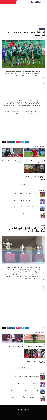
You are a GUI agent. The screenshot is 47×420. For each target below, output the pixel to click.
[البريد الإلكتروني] (43, 86)
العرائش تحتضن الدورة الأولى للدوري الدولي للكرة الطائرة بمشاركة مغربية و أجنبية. (23, 206)
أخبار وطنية (39, 25)
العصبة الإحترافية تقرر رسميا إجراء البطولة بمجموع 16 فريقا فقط (12, 161)
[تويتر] (43, 77)
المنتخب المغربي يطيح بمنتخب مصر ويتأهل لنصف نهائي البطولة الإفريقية (25, 213)
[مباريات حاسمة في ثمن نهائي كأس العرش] (34, 338)
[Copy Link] (43, 90)
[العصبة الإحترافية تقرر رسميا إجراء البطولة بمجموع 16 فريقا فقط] (12, 152)
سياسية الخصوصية (14, 413)
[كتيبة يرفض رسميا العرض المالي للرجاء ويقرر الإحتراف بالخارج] (34, 152)
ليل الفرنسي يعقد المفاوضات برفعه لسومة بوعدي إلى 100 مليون (26, 200)
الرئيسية (43, 25)
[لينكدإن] (43, 80)
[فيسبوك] (43, 74)
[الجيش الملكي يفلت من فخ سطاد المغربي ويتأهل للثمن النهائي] (34, 353)
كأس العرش (42, 225)
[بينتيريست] (43, 83)
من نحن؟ (24, 413)
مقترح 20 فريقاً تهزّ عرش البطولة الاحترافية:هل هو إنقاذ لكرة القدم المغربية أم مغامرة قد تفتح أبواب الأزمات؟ (35, 178)
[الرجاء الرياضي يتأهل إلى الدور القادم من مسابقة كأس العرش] (23, 250)
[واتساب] (43, 93)
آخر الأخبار (43, 174)
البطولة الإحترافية (33, 25)
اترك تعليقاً (23, 184)
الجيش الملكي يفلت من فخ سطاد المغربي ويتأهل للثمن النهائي (35, 361)
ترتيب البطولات (29, 413)
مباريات (35, 413)
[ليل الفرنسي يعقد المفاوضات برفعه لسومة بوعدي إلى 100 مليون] (42, 201)
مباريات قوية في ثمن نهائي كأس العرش (15, 346)
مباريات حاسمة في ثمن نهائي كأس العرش (36, 346)
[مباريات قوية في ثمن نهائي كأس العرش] (12, 338)
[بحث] (3, 1)
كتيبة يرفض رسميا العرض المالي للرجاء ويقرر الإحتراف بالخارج (36, 161)
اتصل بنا (19, 413)
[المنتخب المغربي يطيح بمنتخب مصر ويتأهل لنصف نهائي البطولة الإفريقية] (42, 215)
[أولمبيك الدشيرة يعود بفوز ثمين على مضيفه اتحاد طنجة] (23, 54)
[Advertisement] (23, 14)
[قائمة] (43, 1)
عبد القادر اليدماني (40, 37)
